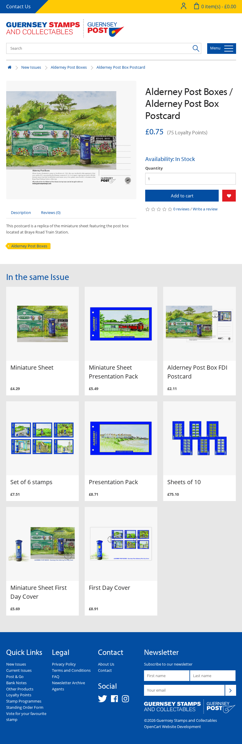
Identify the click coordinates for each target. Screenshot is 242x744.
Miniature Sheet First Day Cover (38, 592)
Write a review (205, 209)
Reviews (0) (50, 212)
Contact (105, 670)
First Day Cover (109, 588)
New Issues (31, 67)
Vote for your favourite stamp (26, 716)
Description (21, 212)
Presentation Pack (113, 482)
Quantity (154, 168)
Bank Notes (16, 682)
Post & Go (15, 676)
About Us (106, 664)
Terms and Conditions (71, 670)
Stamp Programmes (23, 701)
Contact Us (18, 6)
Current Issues (19, 670)
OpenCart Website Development (172, 726)
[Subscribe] (230, 690)
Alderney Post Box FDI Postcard (197, 371)
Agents (58, 689)
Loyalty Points (18, 695)
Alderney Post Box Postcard (121, 67)
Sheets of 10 (184, 482)
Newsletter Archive (68, 682)
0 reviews (181, 209)
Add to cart (182, 196)
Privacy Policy (64, 664)
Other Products (19, 689)
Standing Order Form (24, 707)
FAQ (55, 676)
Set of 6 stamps (31, 482)
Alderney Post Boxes (69, 67)
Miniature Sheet (31, 367)
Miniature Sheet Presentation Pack (113, 371)
